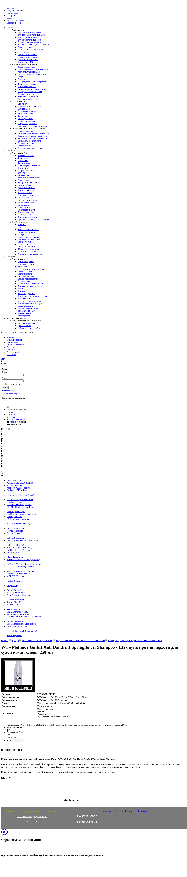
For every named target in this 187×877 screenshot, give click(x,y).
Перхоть (21, 79)
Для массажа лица (26, 212)
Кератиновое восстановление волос (34, 133)
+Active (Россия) (14, 480)
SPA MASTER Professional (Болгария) (24, 617)
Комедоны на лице (26, 247)
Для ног (21, 288)
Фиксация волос (25, 118)
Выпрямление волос (27, 111)
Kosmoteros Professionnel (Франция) (23, 559)
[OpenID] (18, 401)
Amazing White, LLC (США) (20, 483)
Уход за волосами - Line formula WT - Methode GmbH (80, 640)
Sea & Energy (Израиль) (17, 612)
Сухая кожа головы (27, 86)
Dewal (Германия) (15, 516)
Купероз (21, 234)
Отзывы (10, 18)
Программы (12, 13)
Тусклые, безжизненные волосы (33, 49)
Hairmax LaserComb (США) (19, 547)
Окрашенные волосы (27, 54)
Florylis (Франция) (15, 531)
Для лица (11, 414)
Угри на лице (24, 244)
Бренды (10, 8)
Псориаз (21, 77)
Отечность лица (25, 242)
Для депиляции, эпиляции (30, 303)
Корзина (13, 422)
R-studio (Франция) (15, 600)
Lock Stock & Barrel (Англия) (20, 566)
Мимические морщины (28, 237)
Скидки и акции (14, 10)
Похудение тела (25, 274)
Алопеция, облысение (28, 96)
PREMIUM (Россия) (16, 592)
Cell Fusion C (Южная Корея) (20, 499)
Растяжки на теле (26, 276)
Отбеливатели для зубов (29, 328)
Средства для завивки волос (31, 148)
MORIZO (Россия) (15, 576)
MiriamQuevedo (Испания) (19, 574)
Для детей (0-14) (25, 62)
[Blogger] (14, 401)
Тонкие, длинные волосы (29, 42)
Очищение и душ (26, 264)
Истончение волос (26, 67)
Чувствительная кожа (28, 163)
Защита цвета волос (27, 131)
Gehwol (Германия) (15, 538)
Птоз (20, 227)
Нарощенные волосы (27, 57)
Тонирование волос (27, 143)
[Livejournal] (3, 401)
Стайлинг (22, 104)
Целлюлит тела (25, 271)
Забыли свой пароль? (11, 394)
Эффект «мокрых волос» (29, 106)
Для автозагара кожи (27, 217)
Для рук (21, 291)
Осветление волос (26, 146)
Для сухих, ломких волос (29, 37)
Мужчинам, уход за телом (30, 301)
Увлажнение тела (26, 266)
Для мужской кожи (26, 187)
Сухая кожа (23, 160)
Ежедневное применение (29, 32)
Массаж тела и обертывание (31, 284)
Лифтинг (22, 224)
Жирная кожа (24, 158)
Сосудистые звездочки (28, 279)
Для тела (11, 417)
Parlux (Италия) (14, 590)
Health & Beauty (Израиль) (19, 550)
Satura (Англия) (14, 609)
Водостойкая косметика (29, 178)
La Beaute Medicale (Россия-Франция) (24, 564)
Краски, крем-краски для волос (32, 136)
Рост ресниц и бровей (28, 183)
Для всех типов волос (28, 59)
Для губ (21, 173)
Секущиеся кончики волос (30, 91)
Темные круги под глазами (30, 254)
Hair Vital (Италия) (15, 545)
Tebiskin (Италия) (15, 621)
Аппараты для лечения (28, 99)
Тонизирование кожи (27, 200)
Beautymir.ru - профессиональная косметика (31, 811)
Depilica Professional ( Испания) (21, 514)
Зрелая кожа (23, 175)
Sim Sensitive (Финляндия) (19, 614)
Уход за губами (24, 185)
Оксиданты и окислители (29, 141)
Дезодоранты (24, 316)
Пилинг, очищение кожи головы (33, 74)
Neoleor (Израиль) (15, 581)
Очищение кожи (25, 195)
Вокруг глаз (23, 180)
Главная (4, 640)
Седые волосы (24, 52)
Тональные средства (27, 210)
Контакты (11, 354)
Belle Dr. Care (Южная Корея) (20, 495)
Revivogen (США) (15, 605)
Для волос (11, 412)
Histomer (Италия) (15, 552)
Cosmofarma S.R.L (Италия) (19, 504)
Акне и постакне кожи (28, 229)
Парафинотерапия (26, 306)
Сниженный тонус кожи (29, 239)
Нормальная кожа (26, 155)
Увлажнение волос (26, 114)
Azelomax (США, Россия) (18, 490)
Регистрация (7, 391)
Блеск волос (23, 116)
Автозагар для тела (26, 293)
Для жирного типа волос (29, 40)
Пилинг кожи (24, 197)
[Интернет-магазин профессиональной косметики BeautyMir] (8, 407)
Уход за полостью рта (16, 419)
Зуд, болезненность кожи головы (33, 69)
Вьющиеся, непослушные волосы (33, 45)
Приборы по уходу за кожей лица (33, 219)
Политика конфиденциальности (32, 816)
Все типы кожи (25, 192)
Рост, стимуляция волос (29, 72)
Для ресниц (23, 168)
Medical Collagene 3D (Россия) (20, 571)
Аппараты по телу (26, 311)
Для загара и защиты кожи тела (32, 296)
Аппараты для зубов (27, 323)
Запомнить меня (12, 384)
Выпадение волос (26, 94)
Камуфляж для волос (27, 123)
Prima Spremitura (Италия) (18, 595)
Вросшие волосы (25, 281)
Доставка (119, 811)
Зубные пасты (24, 325)
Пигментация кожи (27, 232)
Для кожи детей (25, 298)
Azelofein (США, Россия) (18, 488)
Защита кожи (24, 207)
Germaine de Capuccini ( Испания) (22, 540)
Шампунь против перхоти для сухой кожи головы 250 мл (135, 640)
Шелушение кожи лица (28, 249)
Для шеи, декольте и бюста (30, 286)
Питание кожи (24, 205)
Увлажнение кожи (26, 202)
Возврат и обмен (14, 23)
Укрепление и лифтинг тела (31, 269)
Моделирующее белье (28, 308)
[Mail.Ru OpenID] (6, 401)
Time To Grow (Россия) (17, 626)
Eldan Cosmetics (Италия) (18, 523)
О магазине (106, 811)
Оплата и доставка (15, 20)
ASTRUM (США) (15, 485)
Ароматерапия (24, 313)
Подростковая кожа (27, 170)
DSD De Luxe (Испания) (18, 519)
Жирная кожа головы (27, 84)
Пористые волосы (26, 47)
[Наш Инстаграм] (3, 361)
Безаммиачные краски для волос (33, 138)
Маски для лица (25, 215)
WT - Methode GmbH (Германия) (22, 631)
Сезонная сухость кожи (28, 251)
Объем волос (24, 109)
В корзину (19, 740)
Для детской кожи (26, 190)
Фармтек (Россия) (15, 635)
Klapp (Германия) (15, 557)
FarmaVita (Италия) (15, 528)
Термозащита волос (27, 121)
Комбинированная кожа (29, 165)
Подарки (11, 15)
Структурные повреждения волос (33, 89)
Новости (11, 350)
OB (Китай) (12, 585)
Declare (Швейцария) (16, 511)
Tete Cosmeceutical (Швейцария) (21, 624)
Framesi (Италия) (14, 533)
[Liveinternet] (10, 401)
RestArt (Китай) (14, 602)
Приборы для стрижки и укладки (33, 126)
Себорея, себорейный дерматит (32, 81)
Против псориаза (26, 261)
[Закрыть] (4, 834)
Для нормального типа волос (31, 35)
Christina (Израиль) (15, 502)
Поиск (4, 369)
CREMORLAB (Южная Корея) (21, 507)
